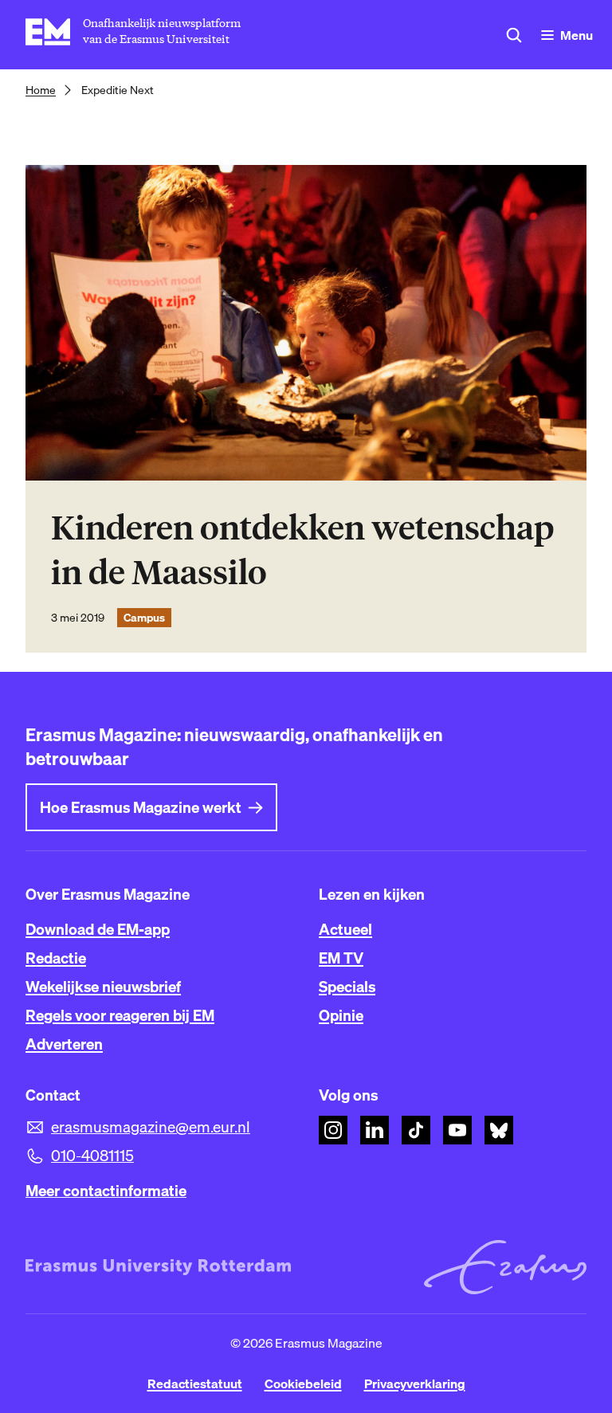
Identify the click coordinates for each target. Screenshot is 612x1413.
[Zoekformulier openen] (514, 35)
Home (41, 90)
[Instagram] (333, 1130)
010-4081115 (92, 1155)
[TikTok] (416, 1130)
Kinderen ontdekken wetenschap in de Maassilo (302, 550)
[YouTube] (457, 1130)
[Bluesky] (498, 1130)
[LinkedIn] (374, 1130)
